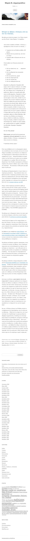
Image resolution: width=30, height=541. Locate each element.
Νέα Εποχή (4, 464)
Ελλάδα (4, 488)
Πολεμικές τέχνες (5, 472)
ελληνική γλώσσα (13, 343)
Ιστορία (3, 457)
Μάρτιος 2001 (5, 430)
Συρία (11, 494)
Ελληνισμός (22, 339)
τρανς (7, 513)
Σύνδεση (4, 523)
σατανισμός (15, 512)
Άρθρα (3, 448)
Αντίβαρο (19, 487)
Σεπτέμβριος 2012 (6, 406)
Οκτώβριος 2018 (5, 389)
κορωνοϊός (11, 504)
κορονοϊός (5, 504)
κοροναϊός (23, 503)
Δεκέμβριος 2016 (5, 393)
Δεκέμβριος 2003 (5, 422)
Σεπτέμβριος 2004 (6, 420)
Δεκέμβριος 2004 (5, 419)
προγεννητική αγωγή (8, 511)
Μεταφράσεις (5, 461)
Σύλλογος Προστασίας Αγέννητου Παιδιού (14, 496)
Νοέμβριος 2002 (5, 426)
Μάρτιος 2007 (5, 413)
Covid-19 (8, 487)
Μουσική (4, 463)
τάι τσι (4, 513)
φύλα (25, 513)
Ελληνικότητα (5, 453)
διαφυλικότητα (19, 501)
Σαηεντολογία (23, 492)
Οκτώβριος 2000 (5, 433)
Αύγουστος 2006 (5, 415)
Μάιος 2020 (4, 386)
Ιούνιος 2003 (4, 424)
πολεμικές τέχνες (9, 509)
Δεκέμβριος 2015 (5, 395)
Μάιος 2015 (4, 397)
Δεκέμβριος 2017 (5, 391)
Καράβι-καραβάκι (6, 375)
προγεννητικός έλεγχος (21, 511)
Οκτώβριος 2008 (5, 409)
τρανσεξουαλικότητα (15, 513)
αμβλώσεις (19, 499)
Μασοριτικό (17, 488)
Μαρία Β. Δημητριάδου (15, 3)
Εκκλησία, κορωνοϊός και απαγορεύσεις (11, 373)
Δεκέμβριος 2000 (5, 431)
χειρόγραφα (4, 514)
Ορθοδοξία (4, 468)
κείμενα (18, 503)
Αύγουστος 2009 (5, 408)
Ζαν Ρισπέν (20, 343)
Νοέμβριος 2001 (5, 428)
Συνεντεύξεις (5, 475)
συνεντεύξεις (23, 512)
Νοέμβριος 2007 (5, 411)
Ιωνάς (13, 488)
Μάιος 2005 (4, 417)
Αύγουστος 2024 (5, 384)
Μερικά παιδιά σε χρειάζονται (14, 490)
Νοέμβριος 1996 (5, 439)
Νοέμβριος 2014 (5, 400)
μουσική (18, 506)
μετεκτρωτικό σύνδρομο (9, 506)
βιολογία (8, 501)
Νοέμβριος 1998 (5, 435)
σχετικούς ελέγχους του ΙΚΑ (16, 182)
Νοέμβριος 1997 (5, 437)
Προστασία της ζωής (6, 474)
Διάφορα (17, 339)
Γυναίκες (4, 450)
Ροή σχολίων (5, 527)
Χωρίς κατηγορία (5, 477)
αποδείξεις (4, 501)
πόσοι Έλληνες (20, 231)
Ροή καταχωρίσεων (6, 525)
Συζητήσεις (6, 494)
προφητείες (4, 512)
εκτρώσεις (7, 503)
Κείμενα (3, 459)
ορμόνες (23, 506)
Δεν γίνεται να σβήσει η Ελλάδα (17, 341)
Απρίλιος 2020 (5, 388)
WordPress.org (5, 529)
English (14, 487)
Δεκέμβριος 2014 (5, 398)
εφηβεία (14, 503)
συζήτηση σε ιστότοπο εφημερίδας (18, 216)
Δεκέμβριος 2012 (5, 402)
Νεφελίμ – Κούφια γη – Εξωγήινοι (9, 466)
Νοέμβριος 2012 (5, 404)
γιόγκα (13, 501)
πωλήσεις (9, 512)
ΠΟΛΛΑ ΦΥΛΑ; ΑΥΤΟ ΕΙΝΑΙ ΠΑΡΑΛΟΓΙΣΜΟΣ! (12, 367)
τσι (22, 513)
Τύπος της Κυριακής (7, 500)
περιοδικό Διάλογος (10, 508)
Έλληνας (7, 343)
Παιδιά (3, 470)
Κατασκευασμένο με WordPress (8, 538)
